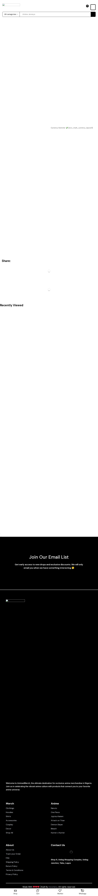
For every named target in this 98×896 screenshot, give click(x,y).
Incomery (53, 887)
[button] (86, 7)
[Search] (93, 14)
